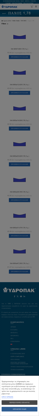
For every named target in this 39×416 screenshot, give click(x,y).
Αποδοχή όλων (19, 409)
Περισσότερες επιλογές (19, 402)
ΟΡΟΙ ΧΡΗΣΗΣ (7, 397)
